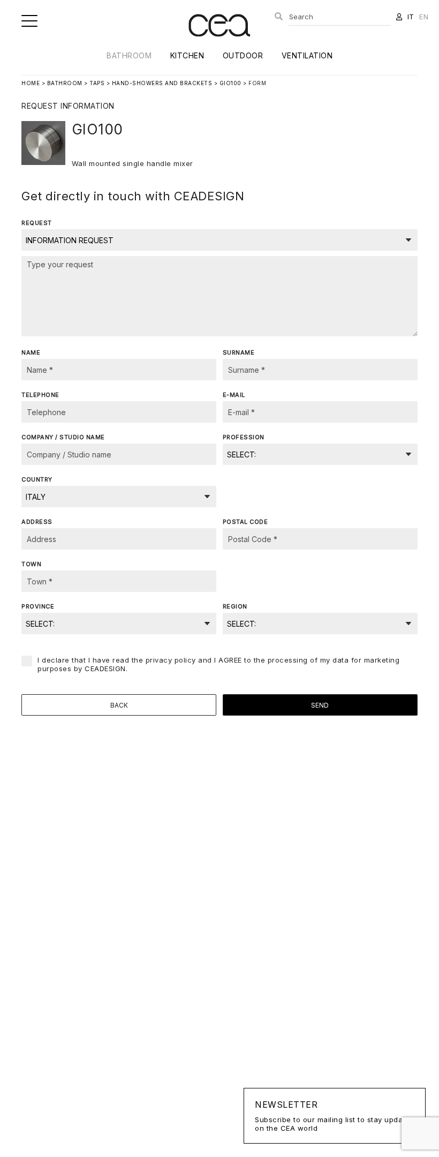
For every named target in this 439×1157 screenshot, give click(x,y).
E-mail (234, 395)
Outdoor (243, 55)
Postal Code (245, 521)
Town (31, 564)
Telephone (40, 395)
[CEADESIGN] (219, 45)
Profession (243, 437)
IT (410, 16)
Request (36, 223)
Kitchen (187, 55)
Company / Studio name (63, 437)
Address (36, 521)
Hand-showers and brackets (162, 83)
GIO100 (230, 83)
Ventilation (307, 55)
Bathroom (129, 55)
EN (423, 16)
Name (30, 352)
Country (36, 479)
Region (235, 606)
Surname (239, 352)
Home (30, 83)
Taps (96, 83)
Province (37, 606)
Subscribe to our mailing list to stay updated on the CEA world (334, 1115)
